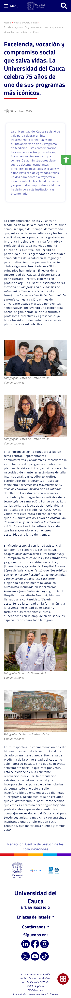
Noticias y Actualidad (25, 22)
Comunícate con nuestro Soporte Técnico (35, 994)
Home (7, 22)
